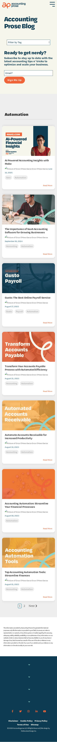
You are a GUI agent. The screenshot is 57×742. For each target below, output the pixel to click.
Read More (47, 185)
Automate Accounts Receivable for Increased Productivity (26, 436)
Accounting (11, 246)
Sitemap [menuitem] (34, 724)
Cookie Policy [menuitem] (26, 720)
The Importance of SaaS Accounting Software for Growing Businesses (26, 230)
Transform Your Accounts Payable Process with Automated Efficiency (26, 367)
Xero (8, 177)
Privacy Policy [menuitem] (41, 720)
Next (32, 606)
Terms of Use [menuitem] (23, 724)
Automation (20, 177)
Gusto (9, 311)
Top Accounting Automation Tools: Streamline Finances (25, 573)
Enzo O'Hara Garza (39, 169)
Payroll (19, 311)
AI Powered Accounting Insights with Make (27, 162)
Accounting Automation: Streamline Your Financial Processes (26, 505)
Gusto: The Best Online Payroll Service (27, 297)
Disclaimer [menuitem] (13, 720)
